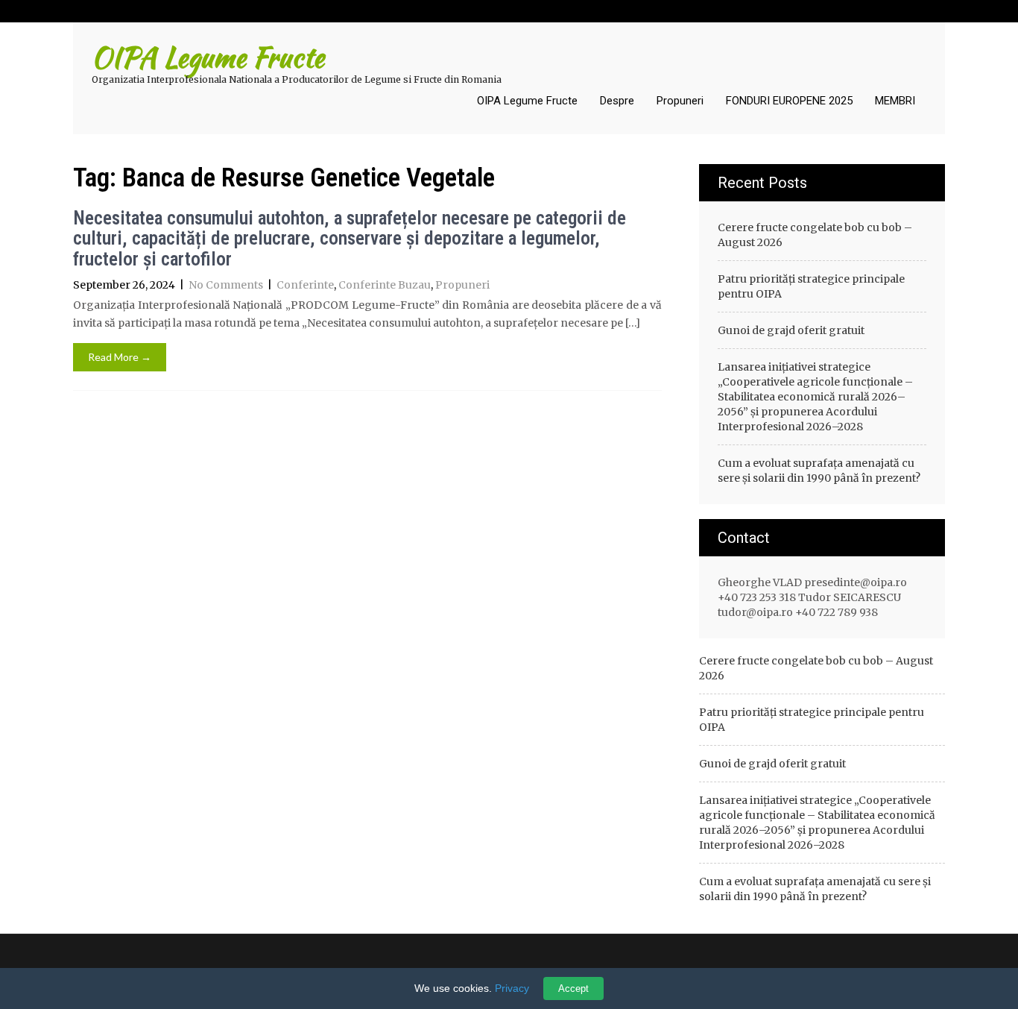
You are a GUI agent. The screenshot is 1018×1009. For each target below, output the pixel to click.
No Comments (226, 285)
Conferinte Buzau (384, 285)
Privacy (512, 988)
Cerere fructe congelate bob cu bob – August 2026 (815, 235)
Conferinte (305, 285)
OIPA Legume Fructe (527, 100)
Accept (573, 988)
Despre (617, 100)
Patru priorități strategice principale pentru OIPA (811, 286)
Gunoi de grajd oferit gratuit (791, 330)
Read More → (119, 357)
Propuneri (680, 100)
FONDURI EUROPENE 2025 (789, 100)
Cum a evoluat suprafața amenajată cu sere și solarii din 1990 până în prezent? (819, 470)
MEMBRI (895, 100)
